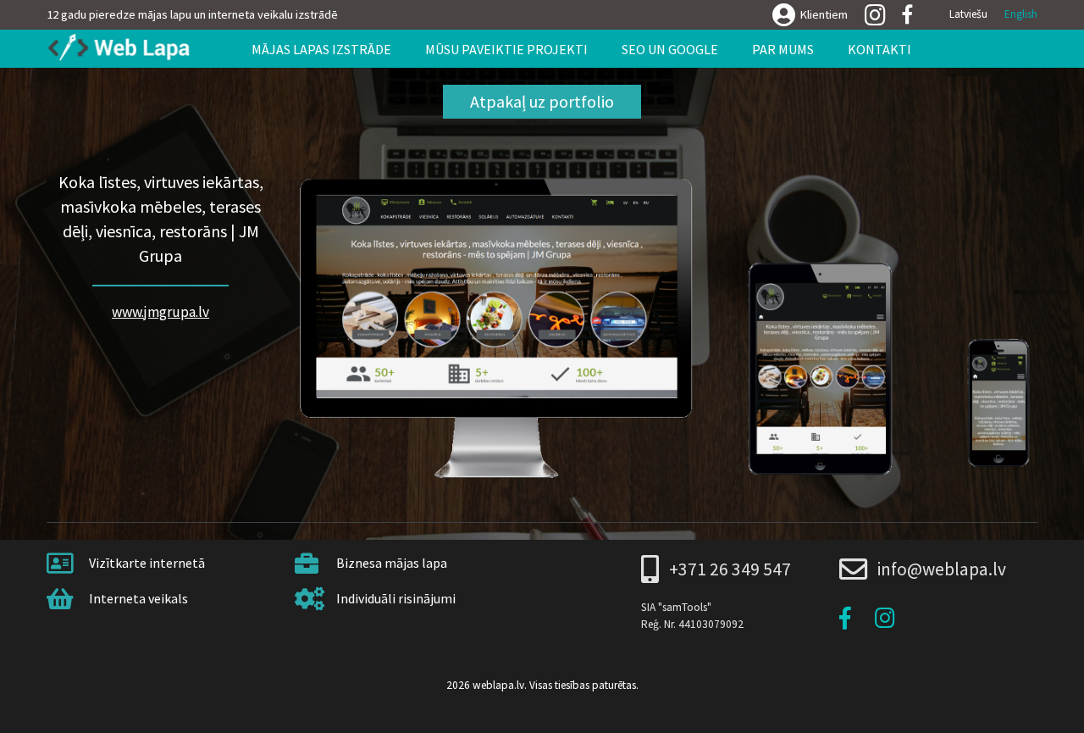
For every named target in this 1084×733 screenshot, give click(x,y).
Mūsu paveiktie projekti (506, 49)
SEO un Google (670, 49)
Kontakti (879, 49)
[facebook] (908, 15)
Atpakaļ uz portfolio (542, 101)
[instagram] (875, 16)
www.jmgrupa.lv (160, 312)
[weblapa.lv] (126, 48)
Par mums (783, 49)
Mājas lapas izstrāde (321, 49)
